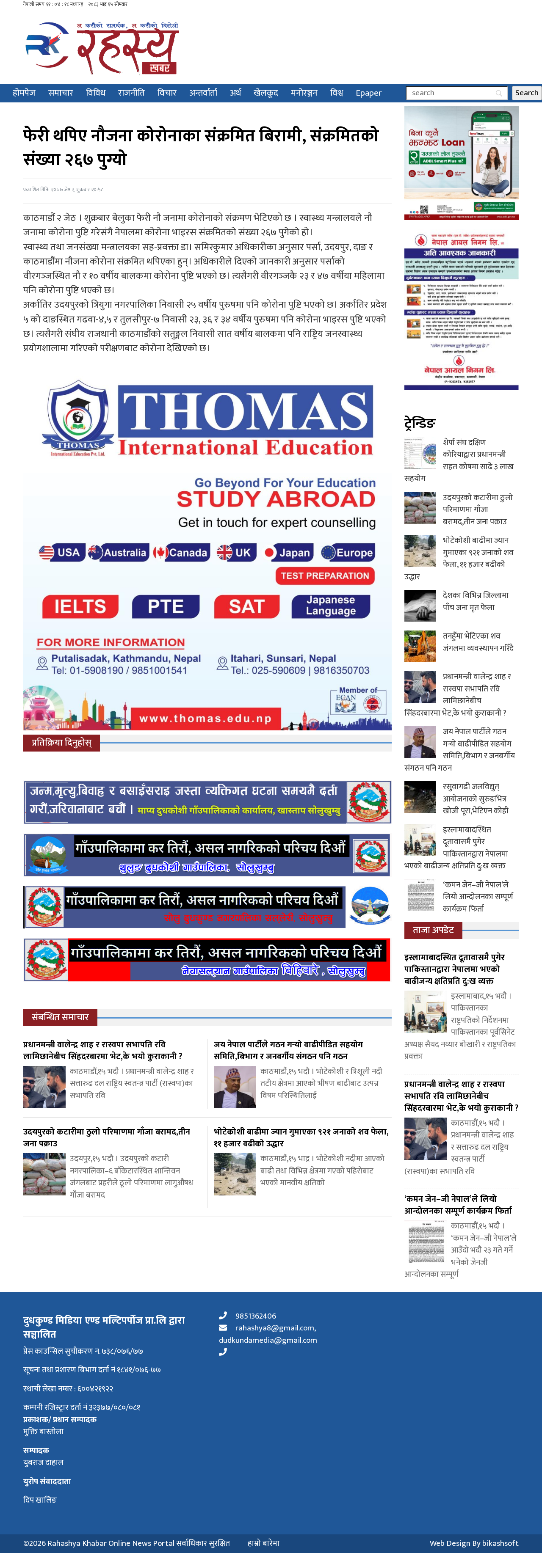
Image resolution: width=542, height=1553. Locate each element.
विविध (95, 92)
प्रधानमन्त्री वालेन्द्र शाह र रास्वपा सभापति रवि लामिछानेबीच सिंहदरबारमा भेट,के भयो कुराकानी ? (457, 695)
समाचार (60, 92)
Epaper (369, 92)
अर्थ (235, 92)
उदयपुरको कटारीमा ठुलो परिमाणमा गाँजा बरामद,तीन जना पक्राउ (478, 510)
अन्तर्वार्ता (203, 92)
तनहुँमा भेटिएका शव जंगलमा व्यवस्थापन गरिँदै (478, 642)
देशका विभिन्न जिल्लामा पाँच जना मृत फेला (476, 601)
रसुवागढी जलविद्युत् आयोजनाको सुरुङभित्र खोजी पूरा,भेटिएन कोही (476, 799)
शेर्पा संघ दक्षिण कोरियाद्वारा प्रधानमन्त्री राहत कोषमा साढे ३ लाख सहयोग (459, 461)
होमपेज (24, 92)
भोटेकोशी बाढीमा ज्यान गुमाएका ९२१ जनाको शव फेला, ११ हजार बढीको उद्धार (459, 559)
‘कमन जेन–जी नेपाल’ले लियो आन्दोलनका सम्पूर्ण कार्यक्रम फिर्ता (478, 897)
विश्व (336, 92)
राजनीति (131, 92)
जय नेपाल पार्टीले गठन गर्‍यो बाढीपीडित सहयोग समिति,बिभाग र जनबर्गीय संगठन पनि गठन (459, 750)
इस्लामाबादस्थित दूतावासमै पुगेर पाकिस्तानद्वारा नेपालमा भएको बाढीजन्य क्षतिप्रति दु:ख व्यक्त (456, 848)
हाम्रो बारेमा (263, 1544)
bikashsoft (500, 1543)
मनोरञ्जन (304, 92)
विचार (167, 92)
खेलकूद (266, 92)
